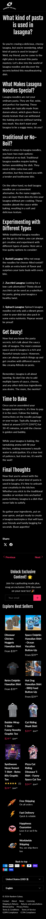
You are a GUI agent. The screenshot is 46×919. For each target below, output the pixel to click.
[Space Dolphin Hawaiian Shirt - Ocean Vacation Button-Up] (33, 622)
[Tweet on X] (5, 544)
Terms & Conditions (11, 909)
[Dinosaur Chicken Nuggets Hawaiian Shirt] (13, 622)
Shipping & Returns (11, 904)
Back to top (21, 861)
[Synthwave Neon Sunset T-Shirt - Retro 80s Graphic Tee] (13, 752)
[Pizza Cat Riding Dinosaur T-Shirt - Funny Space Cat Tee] (33, 752)
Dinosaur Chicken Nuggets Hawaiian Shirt (13, 640)
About (14, 901)
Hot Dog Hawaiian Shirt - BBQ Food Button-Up (33, 686)
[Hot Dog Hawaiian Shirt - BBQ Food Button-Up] (33, 668)
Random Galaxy (16, 896)
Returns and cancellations (31, 904)
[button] (36, 6)
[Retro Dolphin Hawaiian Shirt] (13, 668)
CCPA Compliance (28, 912)
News (21, 901)
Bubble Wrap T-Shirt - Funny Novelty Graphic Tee (13, 728)
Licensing (31, 901)
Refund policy (8, 907)
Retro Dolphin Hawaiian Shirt (13, 682)
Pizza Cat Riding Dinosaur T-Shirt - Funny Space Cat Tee (33, 772)
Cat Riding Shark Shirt (31, 724)
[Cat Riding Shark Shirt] (33, 710)
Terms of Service (29, 909)
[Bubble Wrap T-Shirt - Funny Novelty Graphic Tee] (13, 710)
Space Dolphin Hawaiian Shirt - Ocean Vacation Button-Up (33, 642)
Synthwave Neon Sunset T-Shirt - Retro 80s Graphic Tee (12, 772)
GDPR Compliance (10, 912)
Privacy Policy (22, 907)
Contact (6, 901)
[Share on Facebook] (11, 544)
